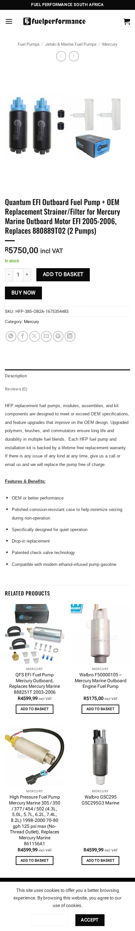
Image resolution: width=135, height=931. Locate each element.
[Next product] (61, 56)
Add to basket (63, 274)
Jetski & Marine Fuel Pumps (70, 44)
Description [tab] (16, 375)
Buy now (23, 293)
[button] (9, 21)
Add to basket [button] (34, 709)
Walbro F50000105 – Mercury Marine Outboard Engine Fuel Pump (100, 680)
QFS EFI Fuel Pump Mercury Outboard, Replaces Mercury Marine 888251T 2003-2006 (34, 683)
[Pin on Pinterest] (58, 336)
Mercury (109, 44)
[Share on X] (34, 336)
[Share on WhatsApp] (11, 336)
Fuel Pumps (28, 44)
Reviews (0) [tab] (16, 388)
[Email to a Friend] (46, 336)
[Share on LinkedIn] (70, 336)
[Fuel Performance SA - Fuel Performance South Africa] (54, 21)
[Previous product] (74, 56)
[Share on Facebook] (22, 336)
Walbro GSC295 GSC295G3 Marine (100, 799)
